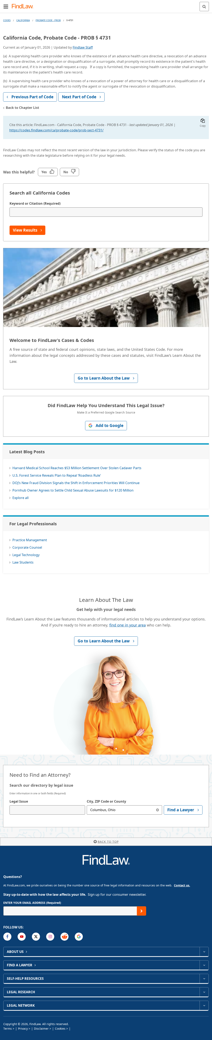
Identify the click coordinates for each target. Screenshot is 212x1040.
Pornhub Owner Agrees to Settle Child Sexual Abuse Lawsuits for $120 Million (73, 490)
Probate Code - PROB (48, 20)
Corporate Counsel (27, 547)
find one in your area (127, 625)
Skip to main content (106, 4)
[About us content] (204, 951)
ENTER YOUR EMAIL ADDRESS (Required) (32, 903)
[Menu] (6, 6)
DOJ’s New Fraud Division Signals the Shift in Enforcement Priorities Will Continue (76, 483)
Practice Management (29, 540)
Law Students (23, 562)
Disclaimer (41, 1028)
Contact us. (182, 885)
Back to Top (108, 842)
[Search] (204, 6)
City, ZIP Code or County (106, 801)
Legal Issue (19, 801)
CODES (7, 20)
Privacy (23, 1028)
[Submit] (141, 911)
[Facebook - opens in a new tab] (7, 937)
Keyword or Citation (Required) (35, 203)
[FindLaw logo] (24, 6)
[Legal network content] (204, 1005)
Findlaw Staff (83, 47)
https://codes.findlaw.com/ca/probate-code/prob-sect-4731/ (56, 130)
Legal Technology (26, 555)
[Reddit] (64, 937)
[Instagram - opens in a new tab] (50, 937)
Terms (7, 1028)
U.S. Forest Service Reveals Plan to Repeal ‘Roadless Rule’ (56, 475)
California (23, 20)
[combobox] (47, 810)
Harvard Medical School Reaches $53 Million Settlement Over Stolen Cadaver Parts (76, 468)
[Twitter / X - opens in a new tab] (36, 937)
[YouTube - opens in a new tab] (22, 937)
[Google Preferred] (79, 937)
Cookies (60, 1028)
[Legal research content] (204, 992)
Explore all (20, 497)
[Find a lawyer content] (204, 965)
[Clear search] (157, 810)
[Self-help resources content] (204, 978)
